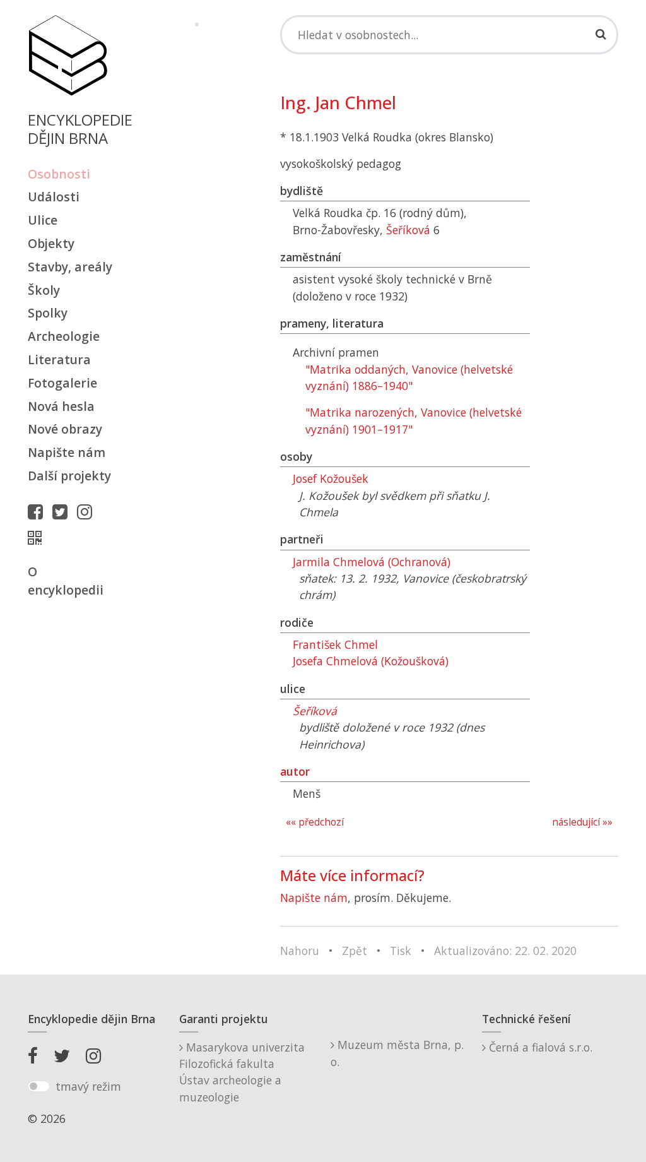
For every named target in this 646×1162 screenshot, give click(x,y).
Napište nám (66, 452)
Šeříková (408, 229)
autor (295, 771)
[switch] (39, 1086)
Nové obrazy (65, 428)
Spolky (48, 312)
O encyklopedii (65, 580)
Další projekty (69, 475)
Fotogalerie (62, 382)
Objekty (51, 243)
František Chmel (335, 644)
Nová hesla (61, 406)
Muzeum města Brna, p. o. (397, 1053)
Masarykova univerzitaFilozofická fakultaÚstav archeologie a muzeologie (242, 1072)
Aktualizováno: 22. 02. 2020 (505, 950)
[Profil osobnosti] (38, 538)
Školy (44, 290)
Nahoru (299, 950)
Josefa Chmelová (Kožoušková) (371, 660)
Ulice (42, 219)
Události (53, 196)
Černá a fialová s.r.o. (539, 1047)
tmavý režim (88, 1086)
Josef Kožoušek (330, 478)
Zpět (354, 950)
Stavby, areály (70, 266)
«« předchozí (315, 822)
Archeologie (64, 336)
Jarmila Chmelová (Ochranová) (371, 561)
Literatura (59, 359)
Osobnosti (59, 173)
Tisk (400, 950)
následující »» (582, 822)
